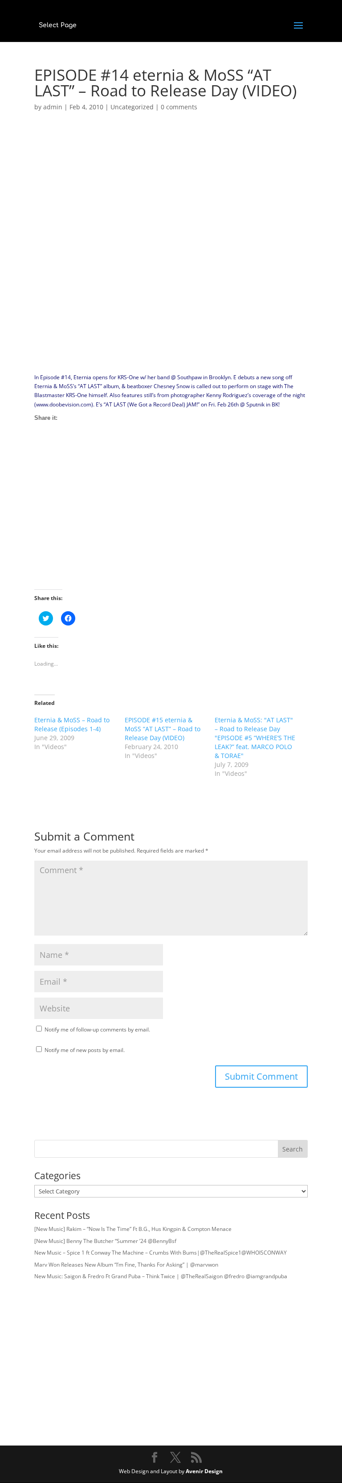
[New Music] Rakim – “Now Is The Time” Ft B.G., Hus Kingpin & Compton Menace (133, 1229)
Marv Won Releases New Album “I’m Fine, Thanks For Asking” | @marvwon (126, 1264)
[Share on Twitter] (58, 448)
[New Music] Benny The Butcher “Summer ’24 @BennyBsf (105, 1241)
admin (52, 107)
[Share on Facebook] (41, 448)
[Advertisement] (171, 526)
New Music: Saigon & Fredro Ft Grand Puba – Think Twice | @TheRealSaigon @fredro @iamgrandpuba (160, 1276)
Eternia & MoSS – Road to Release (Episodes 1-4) (72, 724)
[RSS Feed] (74, 448)
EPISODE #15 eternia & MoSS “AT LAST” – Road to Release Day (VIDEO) (162, 729)
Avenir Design (204, 1471)
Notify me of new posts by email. (85, 1050)
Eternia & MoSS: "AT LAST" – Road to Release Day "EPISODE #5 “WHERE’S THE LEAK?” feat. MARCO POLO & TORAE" (255, 738)
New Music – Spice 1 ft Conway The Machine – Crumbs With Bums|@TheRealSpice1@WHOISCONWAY (160, 1252)
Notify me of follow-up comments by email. (97, 1029)
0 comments (179, 107)
